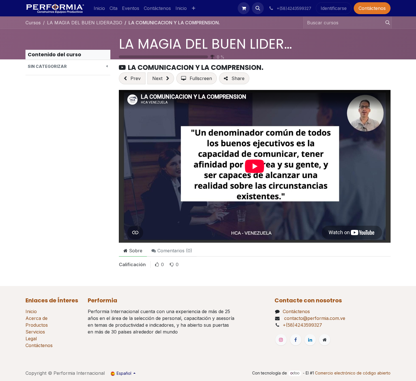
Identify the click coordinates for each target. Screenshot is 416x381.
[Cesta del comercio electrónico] (244, 8)
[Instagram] (281, 339)
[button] (258, 8)
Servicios (35, 332)
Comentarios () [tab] (174, 250)
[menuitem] (99, 8)
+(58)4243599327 (302, 325)
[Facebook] (295, 339)
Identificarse (334, 8)
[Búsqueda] (386, 23)
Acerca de (36, 318)
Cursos (33, 22)
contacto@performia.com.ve (314, 318)
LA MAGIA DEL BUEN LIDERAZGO (220, 44)
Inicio (31, 311)
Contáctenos (372, 8)
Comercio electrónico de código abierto (353, 373)
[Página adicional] (324, 339)
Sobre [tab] (135, 250)
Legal (31, 338)
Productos (36, 325)
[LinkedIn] (310, 339)
